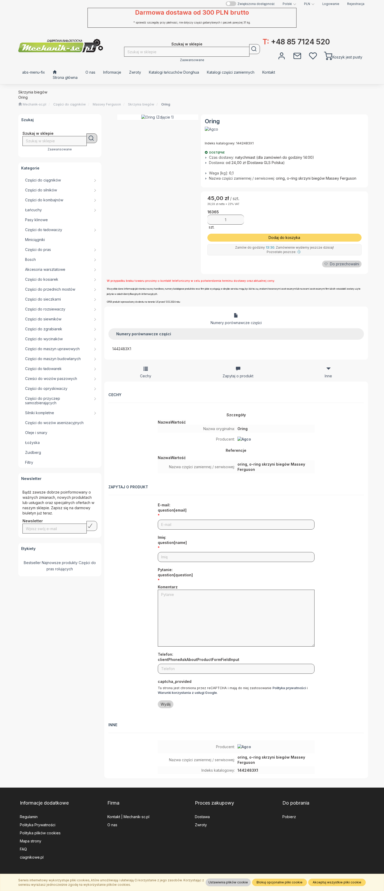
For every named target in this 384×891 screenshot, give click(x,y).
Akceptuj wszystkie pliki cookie (337, 882)
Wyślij (166, 704)
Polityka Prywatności (37, 825)
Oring (165, 104)
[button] (289, 4)
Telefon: (198, 657)
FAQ (23, 849)
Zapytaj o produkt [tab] (238, 376)
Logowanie (330, 4)
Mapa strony (30, 841)
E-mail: (172, 507)
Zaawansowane (192, 60)
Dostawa (202, 816)
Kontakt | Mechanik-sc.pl (128, 816)
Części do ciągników (69, 104)
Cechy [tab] (145, 376)
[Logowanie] (281, 55)
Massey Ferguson (107, 104)
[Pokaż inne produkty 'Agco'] (211, 129)
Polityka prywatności (289, 688)
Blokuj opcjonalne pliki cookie (279, 882)
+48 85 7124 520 (296, 41)
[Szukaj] (254, 49)
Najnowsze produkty (60, 562)
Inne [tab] (328, 376)
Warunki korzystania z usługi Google (187, 693)
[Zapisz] (91, 526)
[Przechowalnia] (313, 55)
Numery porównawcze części (236, 322)
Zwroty (201, 825)
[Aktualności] (297, 55)
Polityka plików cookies (40, 833)
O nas (112, 825)
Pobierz (289, 816)
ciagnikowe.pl (32, 857)
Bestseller (32, 562)
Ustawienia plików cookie (228, 882)
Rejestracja (355, 4)
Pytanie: (175, 572)
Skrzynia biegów (141, 104)
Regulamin (29, 816)
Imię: (172, 540)
